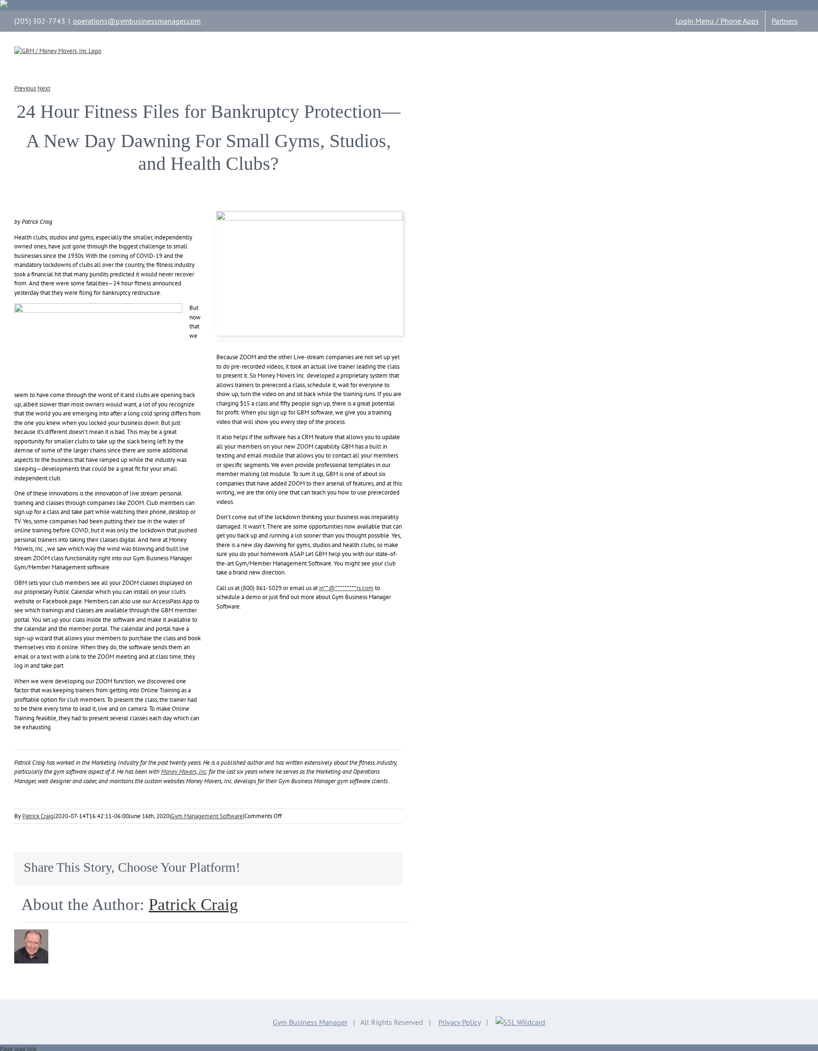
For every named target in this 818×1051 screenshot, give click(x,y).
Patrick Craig (37, 816)
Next (43, 88)
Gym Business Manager (310, 1022)
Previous (25, 88)
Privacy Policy (459, 1022)
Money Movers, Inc (183, 772)
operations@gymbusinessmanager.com (137, 21)
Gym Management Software (207, 816)
